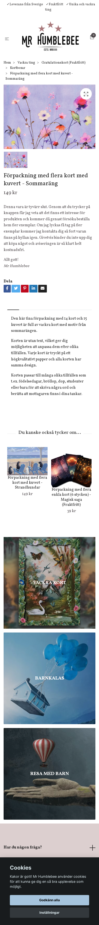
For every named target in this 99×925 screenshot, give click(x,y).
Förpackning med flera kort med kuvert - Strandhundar (27, 500)
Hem (7, 80)
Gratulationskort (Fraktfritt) (64, 80)
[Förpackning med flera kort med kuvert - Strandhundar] (27, 479)
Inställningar (49, 912)
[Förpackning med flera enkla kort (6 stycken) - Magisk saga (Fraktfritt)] (71, 485)
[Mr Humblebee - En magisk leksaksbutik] (55, 44)
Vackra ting (26, 80)
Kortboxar (17, 86)
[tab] (13, 324)
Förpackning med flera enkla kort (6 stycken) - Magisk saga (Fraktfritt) (71, 515)
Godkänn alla (49, 900)
